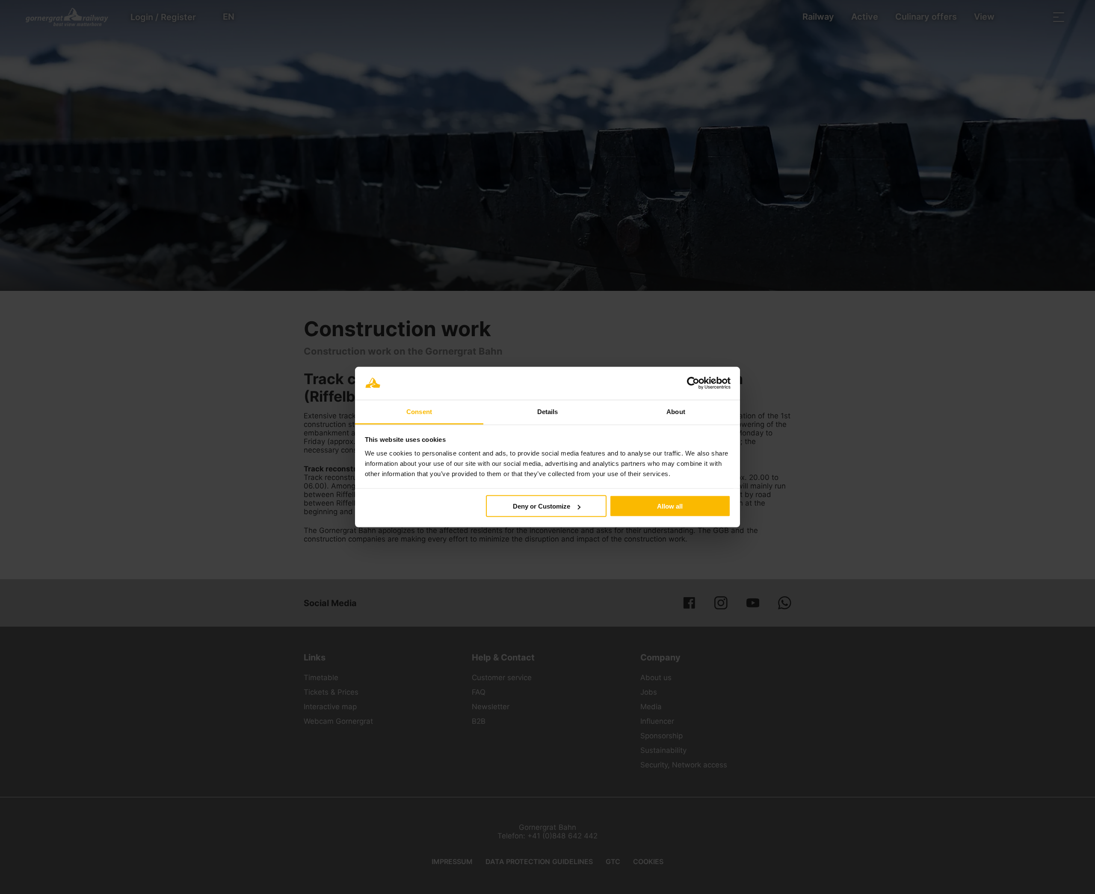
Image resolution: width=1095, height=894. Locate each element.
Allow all (670, 506)
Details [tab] (547, 411)
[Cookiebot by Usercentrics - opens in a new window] (693, 383)
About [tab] (675, 411)
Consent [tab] (419, 411)
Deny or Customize (541, 506)
